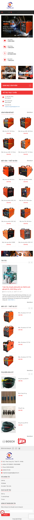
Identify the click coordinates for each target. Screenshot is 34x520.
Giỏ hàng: (15, 12)
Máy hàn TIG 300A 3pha (25, 200)
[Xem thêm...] (20, 300)
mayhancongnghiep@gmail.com (12, 106)
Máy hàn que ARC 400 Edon (25, 131)
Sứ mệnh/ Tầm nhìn (6, 486)
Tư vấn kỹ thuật (5, 496)
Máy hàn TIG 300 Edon (25, 221)
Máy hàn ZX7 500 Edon (9, 131)
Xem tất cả (29, 112)
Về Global (3, 483)
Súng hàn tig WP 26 (23, 422)
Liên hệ (3, 480)
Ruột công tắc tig (22, 393)
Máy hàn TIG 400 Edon (8, 179)
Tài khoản (5, 12)
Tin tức (3, 499)
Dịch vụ (3, 493)
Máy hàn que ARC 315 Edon (8, 152)
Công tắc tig (21, 408)
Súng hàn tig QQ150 (23, 378)
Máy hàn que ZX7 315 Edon (25, 152)
